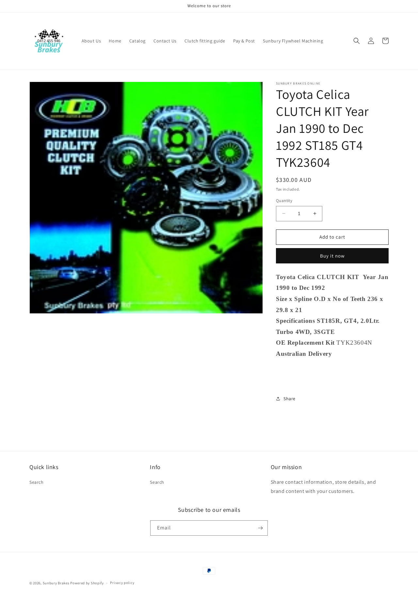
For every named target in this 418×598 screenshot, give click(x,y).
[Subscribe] (260, 528)
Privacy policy (122, 582)
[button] (356, 41)
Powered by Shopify (87, 583)
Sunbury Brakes (57, 583)
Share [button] (289, 398)
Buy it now (332, 256)
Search (36, 482)
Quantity (284, 200)
